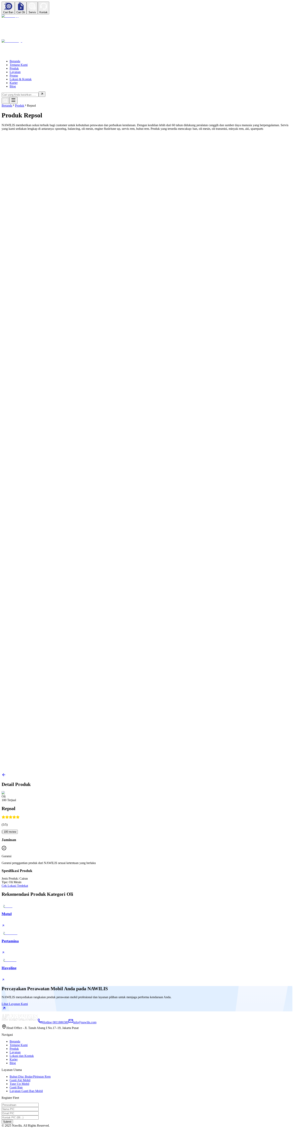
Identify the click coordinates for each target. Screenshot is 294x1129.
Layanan (15, 72)
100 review (10, 831)
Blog (13, 86)
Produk (14, 68)
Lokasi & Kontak (21, 79)
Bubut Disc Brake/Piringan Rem (30, 1076)
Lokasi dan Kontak (22, 1056)
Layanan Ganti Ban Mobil (26, 1091)
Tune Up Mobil (19, 1083)
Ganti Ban (16, 1087)
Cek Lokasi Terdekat (15, 885)
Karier (14, 82)
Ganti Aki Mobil (20, 1080)
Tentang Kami (19, 64)
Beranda (15, 61)
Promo (14, 75)
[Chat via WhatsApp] (10, 16)
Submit (7, 1121)
